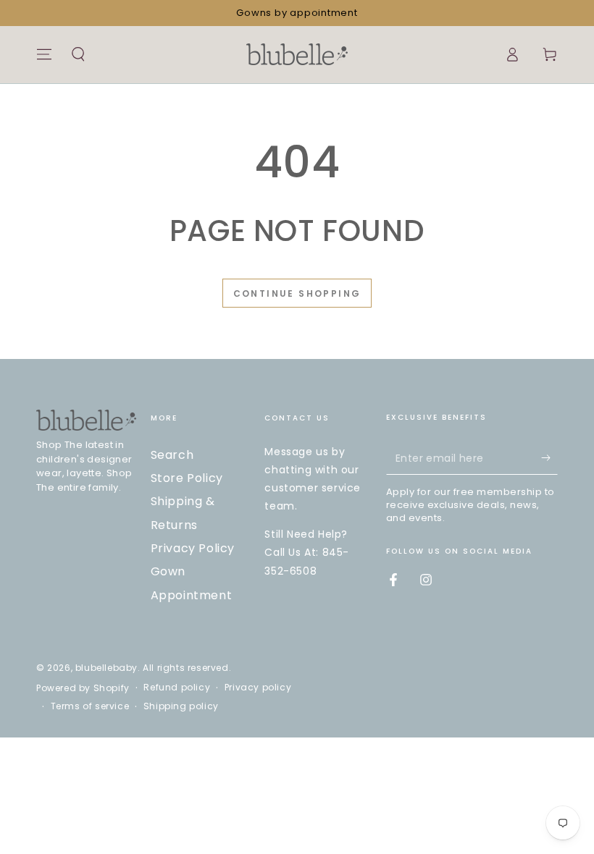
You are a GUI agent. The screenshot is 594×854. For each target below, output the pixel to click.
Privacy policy (258, 687)
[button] (78, 54)
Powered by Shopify (83, 688)
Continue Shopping (297, 293)
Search (172, 455)
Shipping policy (181, 706)
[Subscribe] (549, 458)
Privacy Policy (193, 548)
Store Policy (187, 478)
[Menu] (44, 54)
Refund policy (176, 687)
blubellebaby (106, 667)
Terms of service (90, 706)
